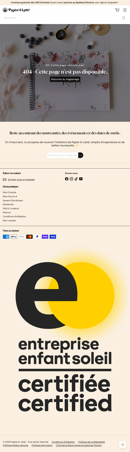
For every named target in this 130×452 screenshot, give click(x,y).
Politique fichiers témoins (15, 445)
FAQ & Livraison (11, 208)
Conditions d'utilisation (14, 216)
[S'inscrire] (80, 155)
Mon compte (9, 220)
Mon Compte (9, 192)
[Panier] (117, 10)
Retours (7, 212)
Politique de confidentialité (91, 441)
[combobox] (65, 18)
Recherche (8, 204)
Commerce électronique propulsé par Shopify (79, 445)
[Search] (123, 18)
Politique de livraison (42, 445)
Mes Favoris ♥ (10, 196)
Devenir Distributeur (13, 200)
